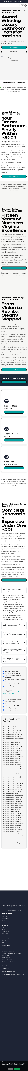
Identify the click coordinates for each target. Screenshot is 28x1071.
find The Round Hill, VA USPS (13, 673)
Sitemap (4, 940)
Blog (3, 929)
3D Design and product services (10, 962)
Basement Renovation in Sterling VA (11, 953)
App (3, 942)
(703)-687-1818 (5, 968)
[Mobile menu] (1, 5)
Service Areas (5, 918)
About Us (4, 916)
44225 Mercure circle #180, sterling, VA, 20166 (13, 974)
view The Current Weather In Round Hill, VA (15, 680)
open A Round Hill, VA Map (12, 671)
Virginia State (8, 690)
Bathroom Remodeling (8, 951)
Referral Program (6, 938)
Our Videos (5, 921)
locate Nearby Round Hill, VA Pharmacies (13, 676)
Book (3, 923)
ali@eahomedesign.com (8, 971)
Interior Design (6, 955)
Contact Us (5, 925)
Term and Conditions (7, 936)
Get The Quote (5, 931)
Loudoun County (9, 686)
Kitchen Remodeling (7, 949)
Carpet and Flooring (7, 959)
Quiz (3, 927)
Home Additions (6, 957)
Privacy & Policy (6, 933)
